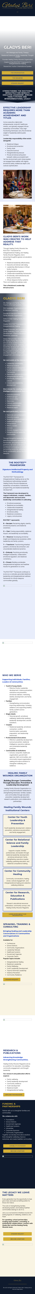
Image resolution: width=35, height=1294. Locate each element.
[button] (17, 12)
